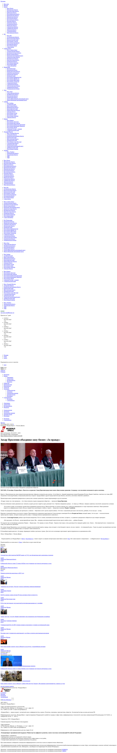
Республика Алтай (12, 113)
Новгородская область (13, 60)
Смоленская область (12, 27)
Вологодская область (12, 54)
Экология (6, 387)
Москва (6, 5)
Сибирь (6, 101)
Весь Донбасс (10, 152)
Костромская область (12, 19)
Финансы (9, 381)
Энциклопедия (11, 390)
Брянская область (11, 12)
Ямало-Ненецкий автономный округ (17, 100)
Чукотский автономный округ (15, 146)
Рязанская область (12, 25)
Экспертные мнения (12, 393)
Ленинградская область (13, 57)
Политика (6, 374)
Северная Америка (11, 620)
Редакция (3, 695)
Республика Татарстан (13, 81)
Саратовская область (12, 84)
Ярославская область (12, 32)
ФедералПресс (105, 538)
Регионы (3, 1)
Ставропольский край (13, 130)
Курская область (11, 21)
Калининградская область (14, 53)
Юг (5, 34)
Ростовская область (12, 44)
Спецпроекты (7, 397)
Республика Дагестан (13, 121)
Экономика (10, 377)
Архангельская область (13, 51)
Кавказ (6, 119)
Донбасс (6, 150)
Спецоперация (26, 681)
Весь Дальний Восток (13, 133)
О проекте (3, 692)
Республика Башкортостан (14, 77)
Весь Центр (10, 8)
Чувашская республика (13, 88)
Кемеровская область (12, 107)
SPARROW (64, 749)
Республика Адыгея (12, 41)
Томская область (11, 117)
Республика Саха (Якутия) (14, 142)
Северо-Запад (7, 48)
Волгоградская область (13, 38)
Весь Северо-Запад (12, 50)
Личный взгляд (11, 394)
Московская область (12, 9)
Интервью (10, 396)
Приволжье (7, 67)
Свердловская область (13, 93)
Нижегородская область (13, 71)
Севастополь (10, 47)
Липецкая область (12, 22)
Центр (5, 7)
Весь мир (6, 4)
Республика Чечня (12, 127)
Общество (6, 383)
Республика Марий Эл (13, 78)
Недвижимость (11, 380)
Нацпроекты (7, 386)
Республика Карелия (12, 63)
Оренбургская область (13, 73)
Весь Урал (9, 91)
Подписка (9, 399)
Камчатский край (11, 137)
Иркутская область (12, 106)
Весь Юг (9, 35)
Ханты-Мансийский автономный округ (18, 98)
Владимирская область (13, 14)
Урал (5, 90)
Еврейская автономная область (15, 136)
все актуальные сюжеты (7, 686)
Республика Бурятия (12, 149)
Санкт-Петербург (11, 65)
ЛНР (8, 156)
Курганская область (12, 96)
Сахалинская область (12, 143)
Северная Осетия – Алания (14, 129)
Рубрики (3, 372)
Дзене (20, 542)
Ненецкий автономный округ (15, 55)
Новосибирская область (13, 110)
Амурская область (12, 134)
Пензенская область (12, 74)
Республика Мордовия (13, 80)
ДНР (8, 157)
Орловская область (12, 24)
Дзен (68, 538)
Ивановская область (12, 17)
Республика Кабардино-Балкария (16, 124)
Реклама (6, 355)
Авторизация (4, 697)
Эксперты (6, 389)
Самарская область (12, 83)
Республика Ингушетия (13, 123)
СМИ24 (64, 751)
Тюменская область (12, 97)
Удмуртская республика (13, 86)
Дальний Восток (8, 131)
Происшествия (8, 384)
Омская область (11, 111)
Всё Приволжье (11, 68)
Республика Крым (12, 45)
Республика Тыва (11, 114)
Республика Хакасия (12, 116)
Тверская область (11, 30)
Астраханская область (13, 37)
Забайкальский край (12, 147)
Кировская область (12, 70)
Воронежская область (13, 15)
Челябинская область (12, 94)
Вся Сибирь (10, 103)
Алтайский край (11, 104)
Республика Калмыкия (13, 42)
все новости (4, 653)
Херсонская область (12, 154)
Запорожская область (12, 153)
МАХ (23, 538)
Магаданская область (12, 139)
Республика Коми (12, 64)
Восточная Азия (10, 599)
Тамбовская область (12, 28)
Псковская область (12, 61)
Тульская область (11, 31)
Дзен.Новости (29, 538)
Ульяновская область (12, 87)
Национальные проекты (28, 666)
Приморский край (12, 140)
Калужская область (12, 18)
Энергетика (10, 379)
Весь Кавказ (10, 120)
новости (3, 370)
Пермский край (11, 75)
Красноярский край (12, 109)
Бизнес (6, 376)
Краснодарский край (12, 40)
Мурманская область (12, 58)
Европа (9, 590)
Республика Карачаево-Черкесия (16, 126)
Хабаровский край (12, 144)
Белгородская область (13, 11)
